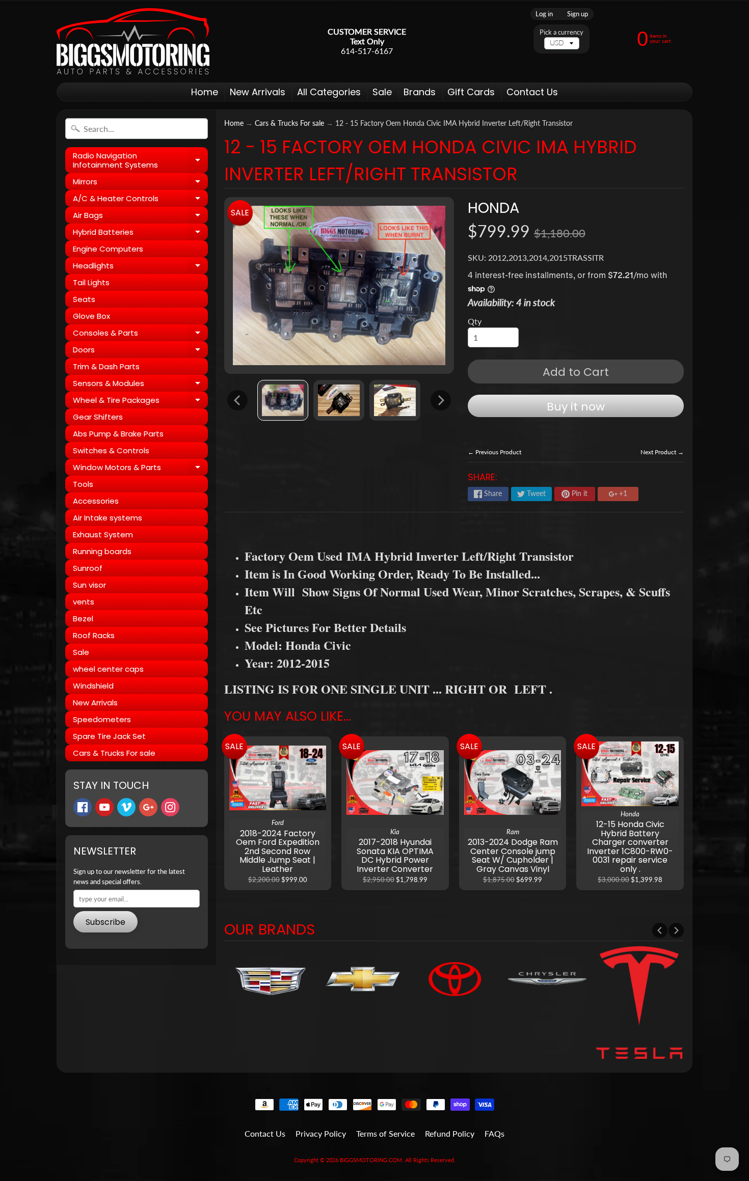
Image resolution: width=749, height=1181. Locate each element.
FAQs (494, 1133)
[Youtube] (104, 807)
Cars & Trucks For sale (114, 753)
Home (204, 92)
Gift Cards (471, 92)
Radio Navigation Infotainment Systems (140, 160)
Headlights (140, 267)
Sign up (577, 14)
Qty (474, 321)
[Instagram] (170, 807)
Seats (84, 299)
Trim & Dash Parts (106, 366)
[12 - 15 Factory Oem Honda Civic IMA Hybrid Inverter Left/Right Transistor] (282, 400)
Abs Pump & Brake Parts (118, 433)
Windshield (93, 685)
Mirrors (140, 183)
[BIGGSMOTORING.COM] (133, 41)
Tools (83, 484)
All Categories (329, 92)
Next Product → (662, 452)
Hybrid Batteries (140, 233)
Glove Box (91, 316)
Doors (140, 351)
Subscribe (105, 922)
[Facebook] (82, 807)
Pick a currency (561, 32)
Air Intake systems (107, 517)
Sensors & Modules (140, 385)
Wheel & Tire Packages (140, 401)
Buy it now (576, 407)
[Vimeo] (126, 807)
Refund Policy (449, 1133)
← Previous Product (494, 452)
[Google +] (148, 807)
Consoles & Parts (140, 334)
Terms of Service (385, 1133)
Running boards (102, 551)
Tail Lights (91, 282)
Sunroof (87, 568)
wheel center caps (108, 669)
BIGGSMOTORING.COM (371, 1160)
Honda (493, 208)
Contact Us (532, 92)
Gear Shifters (98, 416)
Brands (420, 92)
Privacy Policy (321, 1133)
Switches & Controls (111, 450)
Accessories (96, 501)
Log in (544, 14)
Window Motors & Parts (140, 469)
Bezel (83, 618)
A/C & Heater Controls (140, 200)
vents (83, 601)
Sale (382, 92)
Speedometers (102, 719)
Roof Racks (94, 635)
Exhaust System (103, 534)
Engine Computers (108, 248)
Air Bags (140, 217)
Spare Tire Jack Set (109, 736)
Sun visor (89, 585)
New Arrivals (257, 92)
